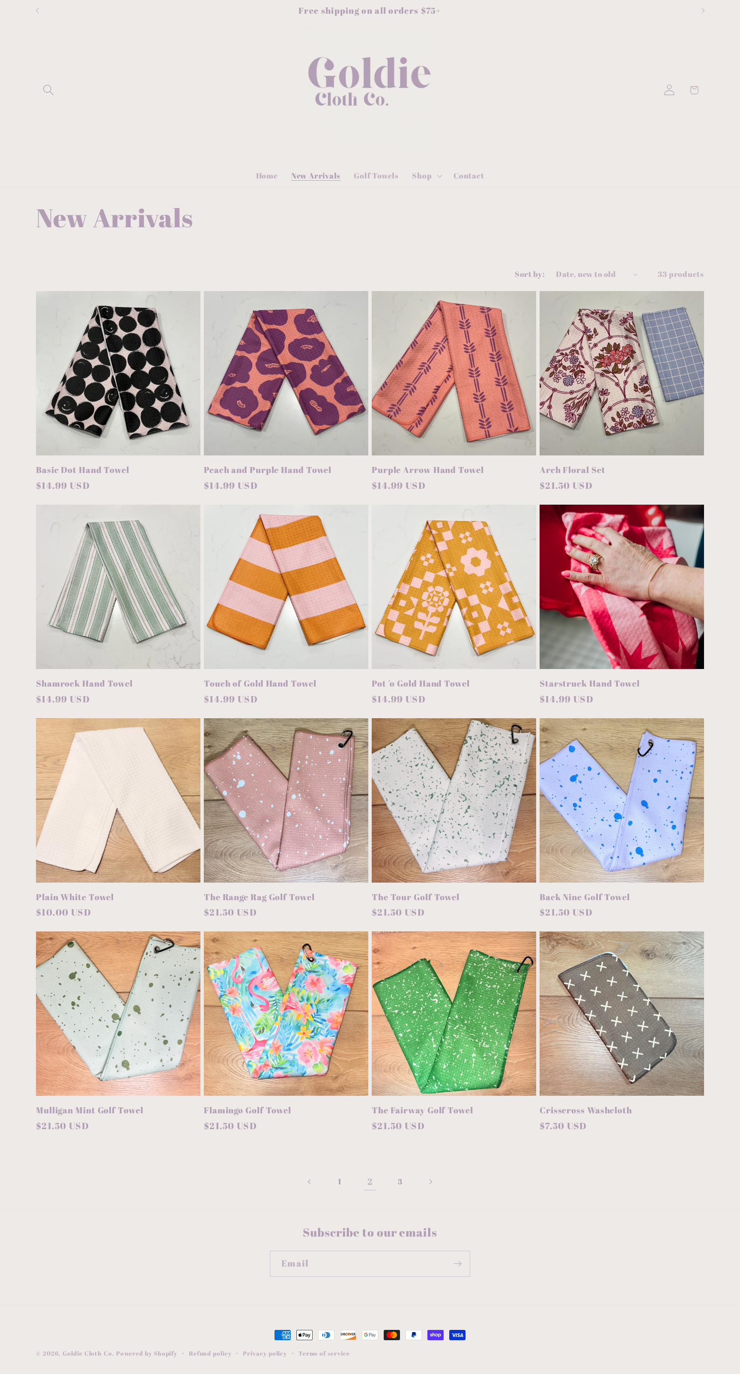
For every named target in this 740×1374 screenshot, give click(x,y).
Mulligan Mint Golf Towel (89, 1110)
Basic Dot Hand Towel (82, 470)
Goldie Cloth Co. (89, 1353)
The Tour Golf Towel (416, 897)
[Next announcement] (703, 10)
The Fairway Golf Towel (422, 1110)
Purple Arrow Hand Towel (428, 470)
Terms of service (324, 1353)
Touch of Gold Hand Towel (260, 683)
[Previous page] (310, 1181)
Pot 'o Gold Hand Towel (421, 683)
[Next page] (430, 1181)
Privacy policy (265, 1353)
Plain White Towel (75, 897)
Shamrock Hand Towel (84, 683)
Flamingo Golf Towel (247, 1110)
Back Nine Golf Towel (585, 897)
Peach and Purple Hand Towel (267, 470)
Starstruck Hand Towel (590, 683)
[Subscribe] (457, 1264)
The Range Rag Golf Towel (259, 897)
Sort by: (530, 274)
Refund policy (210, 1353)
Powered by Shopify (146, 1353)
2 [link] (370, 1181)
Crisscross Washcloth (586, 1110)
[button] (48, 90)
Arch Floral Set (573, 470)
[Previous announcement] (37, 10)
